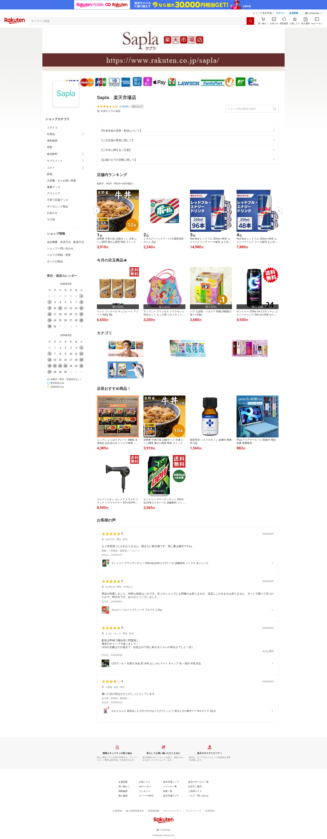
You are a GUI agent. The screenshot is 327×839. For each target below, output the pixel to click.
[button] (313, 13)
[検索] (250, 21)
